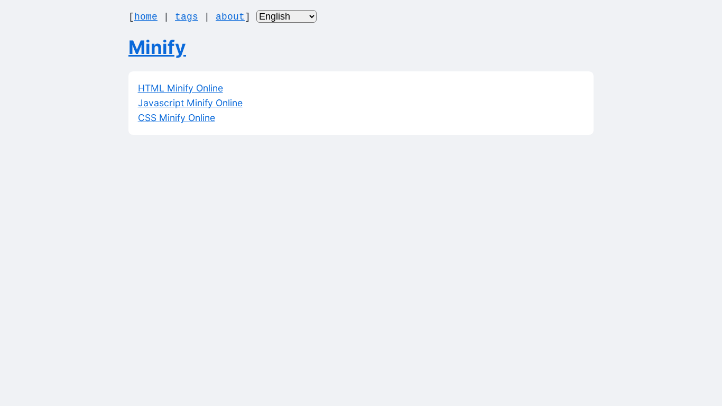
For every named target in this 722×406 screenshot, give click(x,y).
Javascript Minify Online (190, 102)
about (230, 17)
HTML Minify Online (180, 88)
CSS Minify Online (176, 117)
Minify (157, 47)
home (146, 17)
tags (186, 17)
